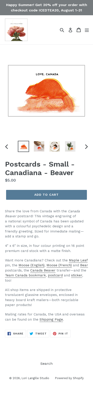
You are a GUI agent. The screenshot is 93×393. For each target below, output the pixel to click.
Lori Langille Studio (35, 378)
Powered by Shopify (69, 378)
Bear (84, 265)
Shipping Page (51, 319)
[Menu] (86, 30)
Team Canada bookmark (25, 275)
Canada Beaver (43, 270)
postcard (55, 275)
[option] (23, 146)
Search (46, 363)
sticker (76, 275)
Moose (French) (59, 265)
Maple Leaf (78, 260)
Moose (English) (31, 265)
